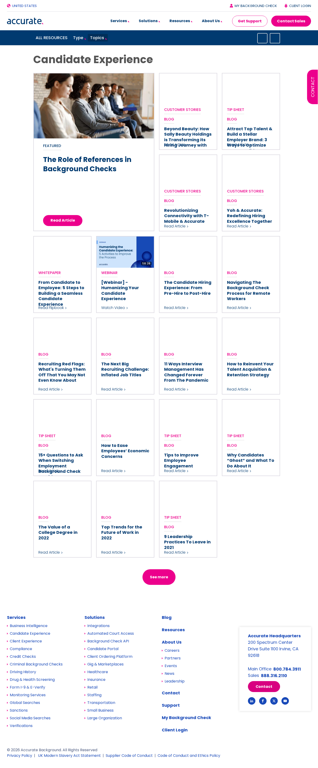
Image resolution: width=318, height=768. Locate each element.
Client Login (300, 5)
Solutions (148, 21)
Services (119, 21)
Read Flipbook (51, 307)
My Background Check (256, 5)
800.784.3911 (287, 669)
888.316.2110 (274, 676)
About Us (211, 21)
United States (24, 5)
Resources (180, 21)
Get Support (250, 21)
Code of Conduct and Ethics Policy (189, 755)
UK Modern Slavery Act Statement (69, 755)
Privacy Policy (19, 755)
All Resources (52, 38)
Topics (97, 38)
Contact (313, 87)
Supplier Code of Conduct (129, 755)
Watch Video (113, 307)
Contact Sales (291, 21)
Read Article (63, 220)
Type (78, 38)
